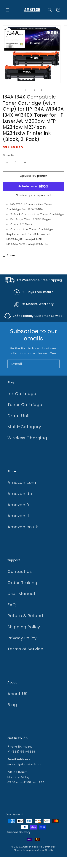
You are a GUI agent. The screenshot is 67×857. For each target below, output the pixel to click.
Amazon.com (21, 482)
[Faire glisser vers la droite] (42, 90)
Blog (12, 705)
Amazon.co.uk (22, 527)
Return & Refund (25, 616)
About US (17, 694)
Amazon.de (19, 494)
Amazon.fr (18, 505)
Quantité (8, 155)
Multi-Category (24, 427)
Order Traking (22, 583)
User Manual (21, 593)
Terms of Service (25, 649)
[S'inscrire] (55, 364)
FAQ (11, 605)
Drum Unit (18, 416)
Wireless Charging (27, 438)
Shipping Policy (23, 627)
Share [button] (11, 255)
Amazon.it (18, 516)
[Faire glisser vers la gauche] (25, 90)
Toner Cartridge (24, 405)
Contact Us (19, 571)
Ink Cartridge (21, 394)
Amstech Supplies (31, 846)
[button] (7, 10)
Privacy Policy (21, 638)
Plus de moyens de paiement (33, 195)
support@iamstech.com (25, 764)
